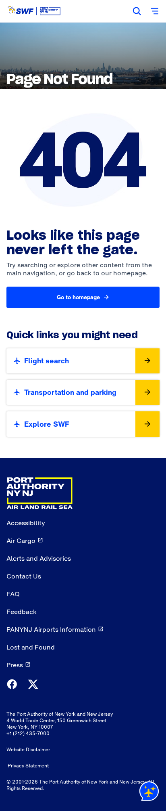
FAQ (13, 594)
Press (14, 665)
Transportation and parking (70, 392)
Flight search (46, 361)
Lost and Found (30, 647)
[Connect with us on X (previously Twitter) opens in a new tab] (33, 685)
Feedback (21, 612)
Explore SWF (46, 424)
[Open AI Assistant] (149, 793)
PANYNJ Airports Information (51, 629)
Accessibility (25, 523)
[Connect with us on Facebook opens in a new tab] (12, 685)
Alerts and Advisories (38, 558)
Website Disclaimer (28, 749)
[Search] (137, 11)
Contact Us (23, 576)
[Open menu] (155, 11)
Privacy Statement (28, 766)
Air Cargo (20, 540)
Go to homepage (78, 297)
